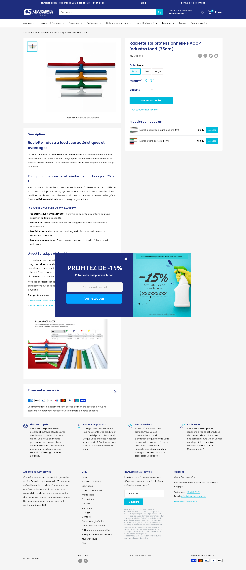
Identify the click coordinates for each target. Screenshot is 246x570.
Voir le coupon (94, 298)
